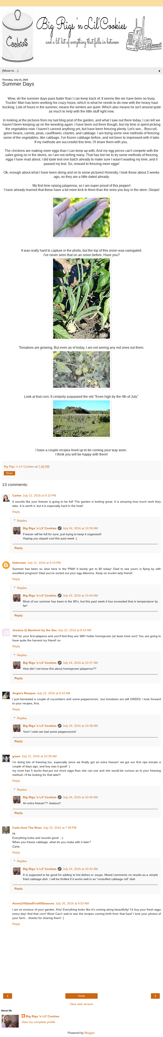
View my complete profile (38, 1022)
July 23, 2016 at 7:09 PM (59, 827)
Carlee (16, 495)
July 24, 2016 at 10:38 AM (80, 725)
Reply (16, 511)
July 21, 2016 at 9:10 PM (39, 495)
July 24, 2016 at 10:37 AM (80, 662)
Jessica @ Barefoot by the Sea (34, 630)
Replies (22, 520)
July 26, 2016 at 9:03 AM (72, 903)
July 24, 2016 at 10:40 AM (80, 797)
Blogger (89, 1032)
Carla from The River (27, 827)
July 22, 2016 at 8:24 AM (74, 630)
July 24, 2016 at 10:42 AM (80, 869)
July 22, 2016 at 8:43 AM (53, 693)
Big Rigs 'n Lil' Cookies (39, 528)
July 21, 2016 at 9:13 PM (44, 562)
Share (9, 473)
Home (81, 995)
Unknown (19, 562)
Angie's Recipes (24, 693)
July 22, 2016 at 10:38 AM (39, 756)
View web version (81, 1004)
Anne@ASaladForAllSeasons (33, 903)
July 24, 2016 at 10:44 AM (80, 595)
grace (16, 756)
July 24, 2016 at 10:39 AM (80, 528)
